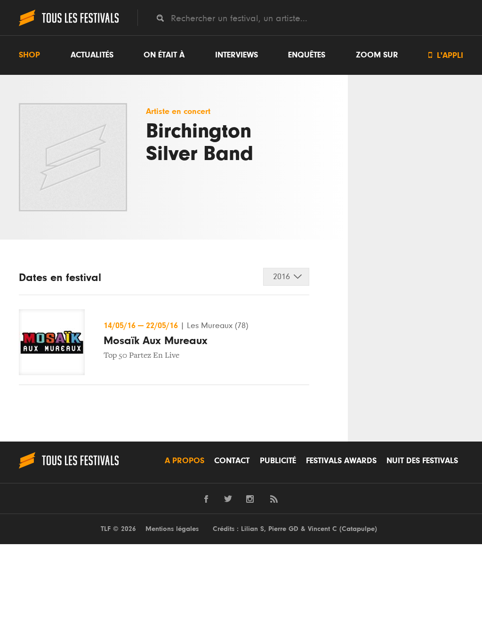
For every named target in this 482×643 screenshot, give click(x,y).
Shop (29, 55)
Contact (231, 461)
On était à (164, 55)
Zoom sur (377, 55)
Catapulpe (358, 528)
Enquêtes (306, 55)
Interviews (236, 55)
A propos (184, 461)
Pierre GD (283, 528)
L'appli (445, 55)
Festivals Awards (341, 461)
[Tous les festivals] (69, 25)
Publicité (278, 461)
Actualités (92, 55)
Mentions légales (172, 528)
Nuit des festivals (422, 461)
